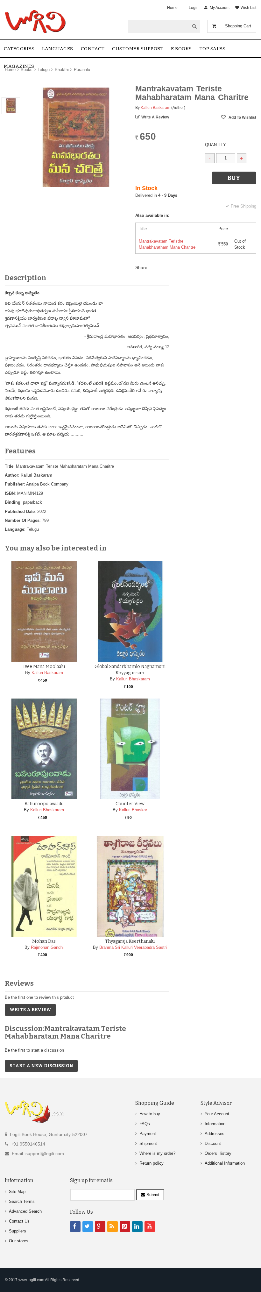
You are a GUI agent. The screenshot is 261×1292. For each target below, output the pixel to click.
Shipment (148, 1143)
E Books (181, 49)
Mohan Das (44, 941)
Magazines (19, 66)
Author (11, 475)
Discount (213, 1143)
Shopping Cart (238, 26)
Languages (57, 49)
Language (14, 529)
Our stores (18, 1241)
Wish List (248, 7)
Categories (19, 49)
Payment (147, 1133)
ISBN (10, 493)
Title (9, 466)
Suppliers (17, 1231)
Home (172, 7)
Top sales (213, 49)
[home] (36, 21)
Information (215, 1123)
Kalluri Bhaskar (133, 809)
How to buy (149, 1113)
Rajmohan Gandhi (47, 947)
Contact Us (19, 1221)
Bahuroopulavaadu (44, 803)
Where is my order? (157, 1153)
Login (194, 7)
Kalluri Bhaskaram (133, 679)
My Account (219, 7)
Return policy (151, 1163)
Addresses (214, 1133)
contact (93, 49)
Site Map (17, 1191)
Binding (12, 502)
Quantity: (216, 144)
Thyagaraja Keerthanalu (130, 941)
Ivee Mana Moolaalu (44, 666)
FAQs (144, 1123)
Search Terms (22, 1201)
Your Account (217, 1113)
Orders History (218, 1153)
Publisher (14, 484)
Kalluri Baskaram (155, 107)
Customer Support (137, 49)
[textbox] (159, 26)
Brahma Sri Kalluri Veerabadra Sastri (133, 947)
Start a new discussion (41, 1065)
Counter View (130, 803)
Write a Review (155, 117)
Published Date (20, 511)
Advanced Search (25, 1211)
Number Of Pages (22, 520)
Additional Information (225, 1163)
